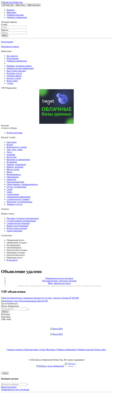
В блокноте (12, 260)
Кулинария (12, 162)
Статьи (10, 83)
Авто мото (12, 142)
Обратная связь (31, 349)
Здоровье (11, 154)
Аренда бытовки (14, 231)
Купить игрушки (14, 133)
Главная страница (15, 349)
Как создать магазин (16, 71)
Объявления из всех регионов (15, 389)
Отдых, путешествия (16, 187)
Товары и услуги (14, 204)
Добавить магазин (15, 15)
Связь (9, 192)
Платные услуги (14, 73)
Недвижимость (14, 174)
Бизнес (10, 144)
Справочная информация (18, 197)
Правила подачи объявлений (20, 68)
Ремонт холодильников (17, 226)
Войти (4, 36)
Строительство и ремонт (18, 199)
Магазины (11, 12)
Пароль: (5, 30)
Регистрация (7, 42)
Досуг (9, 152)
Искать (5, 312)
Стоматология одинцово (18, 223)
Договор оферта (14, 76)
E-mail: (4, 24)
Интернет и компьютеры (18, 159)
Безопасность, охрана (17, 147)
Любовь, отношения (16, 164)
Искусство (12, 157)
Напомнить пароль (10, 46)
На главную (12, 56)
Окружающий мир (15, 182)
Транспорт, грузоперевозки (19, 202)
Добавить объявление (17, 17)
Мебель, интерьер (15, 167)
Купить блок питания (17, 228)
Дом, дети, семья (14, 149)
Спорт (10, 189)
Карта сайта (12, 81)
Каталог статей (14, 78)
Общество (11, 179)
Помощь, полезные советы (19, 66)
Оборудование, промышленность (22, 184)
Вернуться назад (9, 387)
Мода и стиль (13, 169)
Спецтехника (13, 194)
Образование (13, 177)
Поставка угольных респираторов (23, 218)
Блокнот (11, 10)
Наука (9, 172)
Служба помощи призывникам (21, 221)
